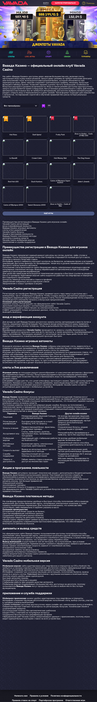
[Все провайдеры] (21, 107)
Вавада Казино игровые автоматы (19, 228)
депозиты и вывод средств (16, 238)
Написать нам (21, 696)
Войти (46, 3)
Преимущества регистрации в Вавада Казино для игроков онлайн (35, 222)
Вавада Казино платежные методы (20, 236)
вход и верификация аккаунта (17, 226)
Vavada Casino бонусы (13, 232)
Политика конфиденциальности (66, 696)
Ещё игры (48, 213)
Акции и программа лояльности (18, 234)
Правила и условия (39, 696)
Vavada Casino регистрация (16, 224)
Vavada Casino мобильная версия (19, 240)
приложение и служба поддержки (19, 242)
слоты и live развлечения (15, 230)
